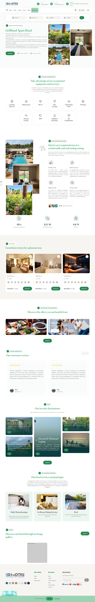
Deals (15, 10)
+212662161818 (44, 4)
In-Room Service (52, 580)
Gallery (29, 10)
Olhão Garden (71, 419)
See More (47, 340)
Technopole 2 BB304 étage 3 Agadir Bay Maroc (79, 4)
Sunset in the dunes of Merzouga (76, 438)
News (24, 10)
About (10, 10)
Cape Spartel (14, 442)
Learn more (57, 598)
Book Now (12, 330)
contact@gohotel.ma (59, 4)
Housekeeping (51, 585)
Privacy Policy (37, 580)
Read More (10, 53)
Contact (20, 10)
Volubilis (14, 420)
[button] (83, 353)
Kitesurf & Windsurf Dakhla (48, 440)
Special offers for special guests (49, 307)
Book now (27, 288)
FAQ (49, 582)
